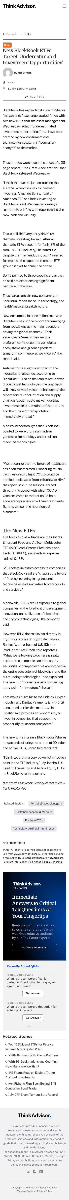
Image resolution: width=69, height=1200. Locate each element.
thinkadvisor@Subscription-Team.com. (34, 1164)
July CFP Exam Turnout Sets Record (33, 1094)
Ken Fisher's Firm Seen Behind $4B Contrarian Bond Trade (30, 1086)
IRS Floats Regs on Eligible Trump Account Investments (30, 1075)
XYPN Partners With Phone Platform (33, 1055)
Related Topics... (14, 803)
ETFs (27, 34)
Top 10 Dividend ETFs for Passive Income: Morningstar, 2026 (29, 1047)
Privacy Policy (44, 1191)
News (7, 45)
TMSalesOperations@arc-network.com (40, 857)
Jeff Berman (24, 72)
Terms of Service (26, 1191)
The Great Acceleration (40, 168)
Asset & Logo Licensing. (48, 861)
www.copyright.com (25, 853)
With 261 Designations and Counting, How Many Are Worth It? (31, 1064)
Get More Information (34, 947)
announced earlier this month (24, 708)
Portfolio (12, 34)
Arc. (33, 1187)
